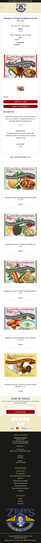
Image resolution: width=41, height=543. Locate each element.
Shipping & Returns (20, 486)
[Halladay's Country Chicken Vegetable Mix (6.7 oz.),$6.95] (20, 272)
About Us (20, 478)
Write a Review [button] (25, 26)
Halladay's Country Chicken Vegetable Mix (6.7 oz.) (20, 292)
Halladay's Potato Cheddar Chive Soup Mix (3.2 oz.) (20, 339)
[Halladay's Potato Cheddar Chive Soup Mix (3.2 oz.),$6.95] (20, 318)
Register (20, 501)
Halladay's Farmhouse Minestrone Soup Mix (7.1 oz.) (21, 198)
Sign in (20, 498)
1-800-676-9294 (20, 462)
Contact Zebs (20, 471)
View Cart (20, 503)
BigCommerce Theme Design (14, 540)
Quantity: (6, 97)
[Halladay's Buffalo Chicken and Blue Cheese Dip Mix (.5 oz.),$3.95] (20, 365)
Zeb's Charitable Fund (20, 483)
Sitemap (20, 491)
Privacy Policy (20, 473)
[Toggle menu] (2, 8)
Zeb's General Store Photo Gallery (20, 476)
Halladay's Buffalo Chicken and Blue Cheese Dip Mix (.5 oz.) (20, 385)
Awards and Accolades (20, 481)
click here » (20, 457)
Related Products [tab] (20, 157)
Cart (39, 8)
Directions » (20, 446)
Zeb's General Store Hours (20, 488)
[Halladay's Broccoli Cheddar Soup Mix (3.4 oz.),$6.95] (20, 225)
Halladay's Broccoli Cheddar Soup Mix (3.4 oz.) (20, 245)
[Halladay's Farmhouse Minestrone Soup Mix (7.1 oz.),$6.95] (20, 178)
